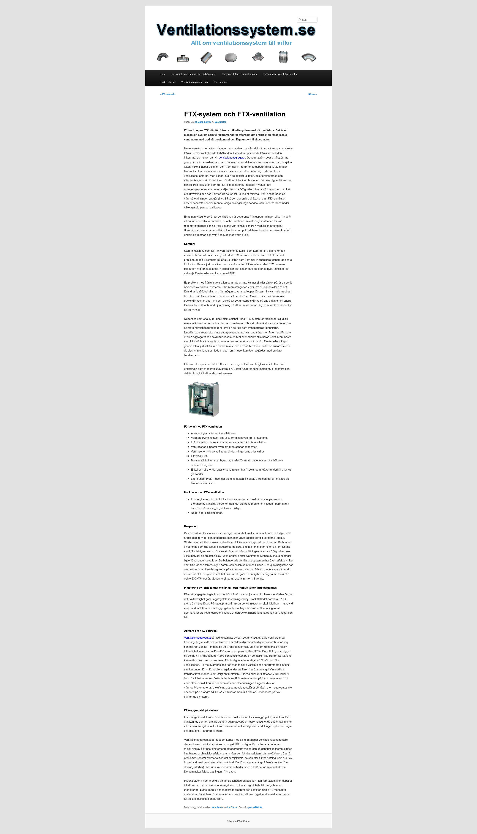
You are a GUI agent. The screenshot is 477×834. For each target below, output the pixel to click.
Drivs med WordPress (238, 821)
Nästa (313, 94)
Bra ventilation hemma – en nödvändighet (193, 74)
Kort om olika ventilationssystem (280, 74)
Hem (162, 74)
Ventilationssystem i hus (194, 82)
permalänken (255, 807)
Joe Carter (220, 122)
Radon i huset (167, 82)
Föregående (167, 94)
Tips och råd (220, 82)
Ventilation (217, 807)
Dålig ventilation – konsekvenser (239, 74)
